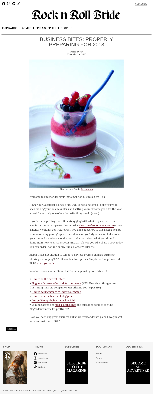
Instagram (43, 358)
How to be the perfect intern (48, 279)
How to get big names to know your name (56, 292)
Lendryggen (87, 189)
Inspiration (9, 28)
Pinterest (42, 362)
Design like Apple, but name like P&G (53, 300)
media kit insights (65, 304)
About (99, 353)
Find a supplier (46, 28)
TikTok (41, 367)
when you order (46, 263)
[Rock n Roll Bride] (76, 14)
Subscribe (141, 4)
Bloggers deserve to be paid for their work (56, 283)
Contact (100, 358)
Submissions (102, 362)
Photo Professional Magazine (96, 225)
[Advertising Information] (138, 367)
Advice (26, 28)
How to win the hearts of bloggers (52, 296)
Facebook (42, 353)
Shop (64, 28)
